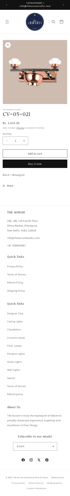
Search (11, 378)
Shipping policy (54, 483)
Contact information (36, 488)
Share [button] (10, 185)
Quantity (7, 133)
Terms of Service (16, 274)
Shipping (20, 128)
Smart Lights (14, 361)
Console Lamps (16, 337)
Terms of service (35, 483)
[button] (7, 22)
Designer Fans (15, 313)
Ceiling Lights (15, 321)
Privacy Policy (15, 266)
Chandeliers (14, 329)
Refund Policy (15, 282)
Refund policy (15, 394)
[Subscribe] (53, 446)
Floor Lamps (14, 345)
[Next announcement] (63, 5)
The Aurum (18, 477)
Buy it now (35, 163)
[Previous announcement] (7, 5)
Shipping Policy (16, 290)
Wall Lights (13, 369)
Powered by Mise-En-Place (36, 477)
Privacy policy (18, 483)
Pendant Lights (16, 353)
